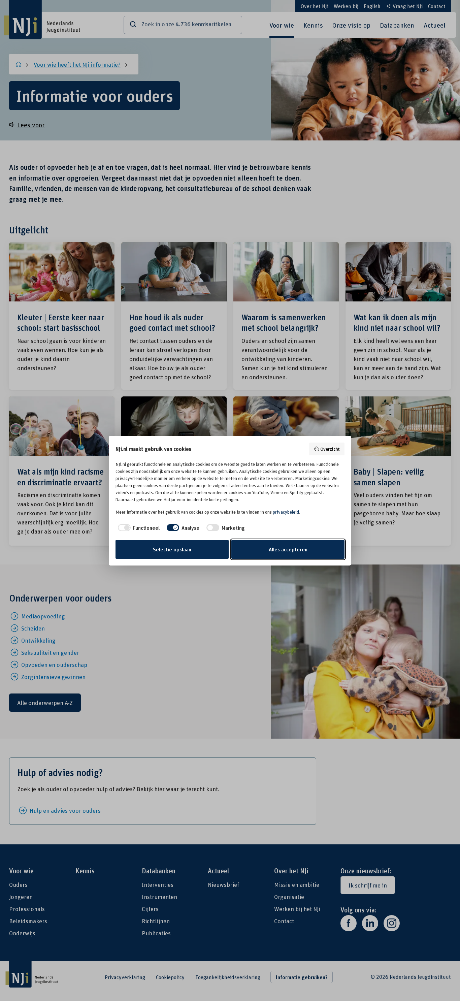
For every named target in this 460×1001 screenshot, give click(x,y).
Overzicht (330, 449)
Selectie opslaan (172, 549)
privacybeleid (286, 512)
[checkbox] (138, 528)
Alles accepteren (288, 549)
